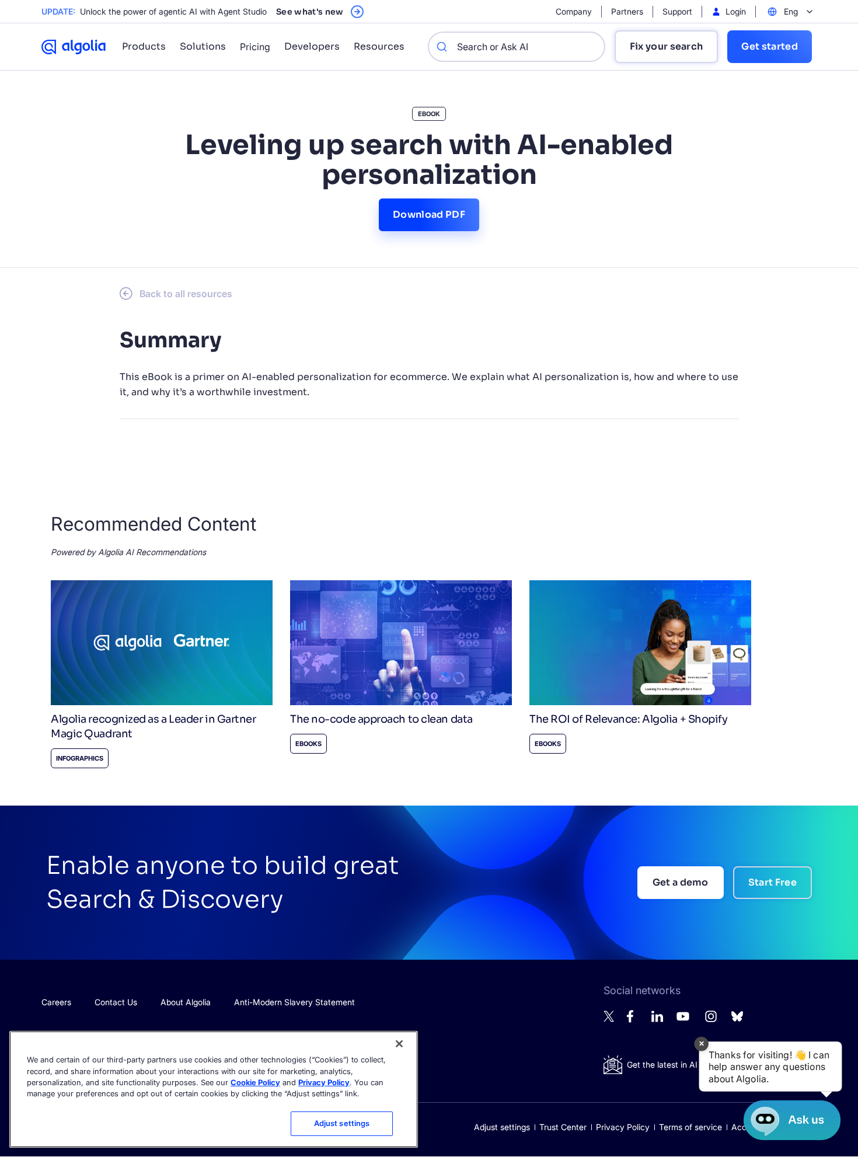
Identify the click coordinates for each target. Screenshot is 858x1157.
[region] (213, 1089)
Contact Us (116, 1002)
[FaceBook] (633, 1019)
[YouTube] (683, 1021)
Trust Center (563, 1127)
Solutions (203, 46)
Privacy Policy (623, 1127)
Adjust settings (502, 1127)
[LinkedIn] (657, 1019)
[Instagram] (711, 1021)
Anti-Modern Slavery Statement (294, 1002)
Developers (312, 46)
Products (144, 46)
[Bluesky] (737, 1019)
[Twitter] (609, 1019)
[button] (770, 1066)
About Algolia (186, 1002)
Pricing (255, 47)
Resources (379, 46)
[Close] (399, 1044)
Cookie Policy (255, 1082)
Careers (56, 1002)
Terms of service (690, 1127)
